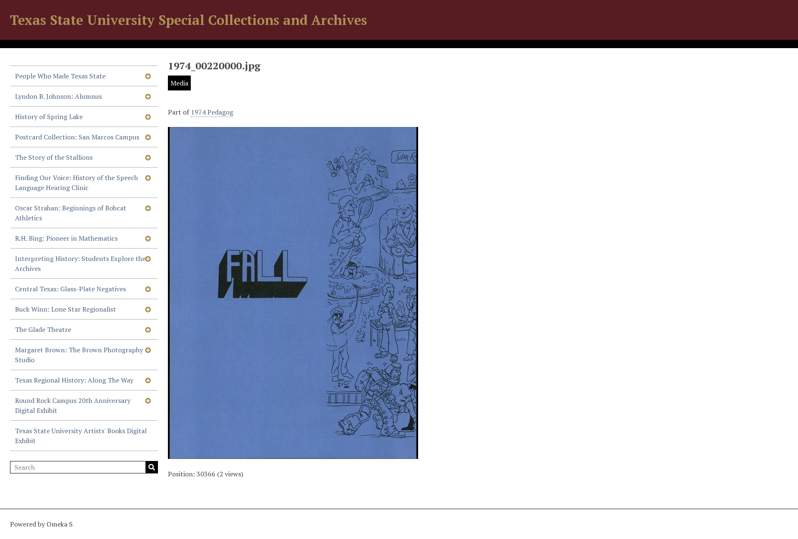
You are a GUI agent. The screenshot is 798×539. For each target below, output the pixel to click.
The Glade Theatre (43, 329)
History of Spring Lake (49, 116)
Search (151, 467)
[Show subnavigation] (148, 76)
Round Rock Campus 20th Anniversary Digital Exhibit (73, 405)
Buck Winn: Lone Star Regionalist (65, 309)
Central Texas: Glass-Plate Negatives (70, 288)
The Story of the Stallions (54, 157)
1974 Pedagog (212, 112)
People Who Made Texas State (60, 75)
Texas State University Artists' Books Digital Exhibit (81, 435)
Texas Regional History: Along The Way (74, 380)
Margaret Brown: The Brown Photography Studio (79, 354)
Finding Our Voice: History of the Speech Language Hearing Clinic (76, 182)
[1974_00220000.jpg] (293, 454)
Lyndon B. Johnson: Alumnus (58, 96)
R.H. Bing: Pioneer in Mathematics (66, 238)
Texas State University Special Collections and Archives (188, 20)
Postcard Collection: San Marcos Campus (77, 136)
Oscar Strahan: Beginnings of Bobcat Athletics (70, 212)
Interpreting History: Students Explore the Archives (80, 263)
